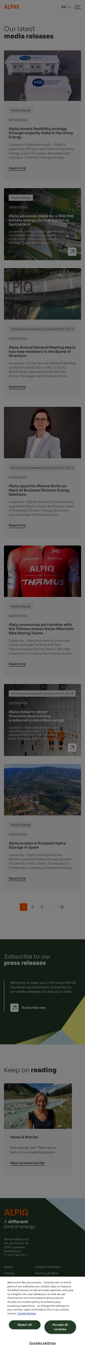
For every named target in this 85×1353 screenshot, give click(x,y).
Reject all (25, 1324)
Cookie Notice (26, 1313)
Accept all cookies (60, 1327)
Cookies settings (42, 1343)
